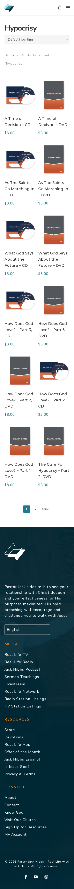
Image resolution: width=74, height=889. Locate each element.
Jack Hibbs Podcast (23, 669)
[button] (68, 8)
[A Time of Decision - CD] (20, 95)
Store (10, 729)
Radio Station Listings (25, 698)
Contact (12, 805)
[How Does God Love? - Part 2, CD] (53, 370)
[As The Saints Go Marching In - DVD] (53, 159)
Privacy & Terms (20, 774)
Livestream (15, 684)
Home (10, 55)
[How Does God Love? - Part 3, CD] (20, 300)
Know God (14, 812)
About (11, 797)
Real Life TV (16, 654)
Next (46, 508)
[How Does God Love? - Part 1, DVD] (20, 441)
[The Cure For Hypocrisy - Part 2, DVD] (53, 441)
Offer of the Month (22, 751)
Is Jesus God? (17, 766)
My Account (16, 834)
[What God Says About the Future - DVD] (53, 229)
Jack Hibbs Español (22, 759)
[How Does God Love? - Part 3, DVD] (53, 300)
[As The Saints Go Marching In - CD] (20, 159)
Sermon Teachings (22, 676)
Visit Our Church (20, 819)
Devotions (14, 737)
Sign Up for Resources (26, 827)
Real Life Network (22, 691)
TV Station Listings (23, 706)
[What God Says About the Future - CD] (20, 229)
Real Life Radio (19, 662)
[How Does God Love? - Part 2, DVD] (20, 370)
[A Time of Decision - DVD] (53, 95)
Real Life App (17, 744)
